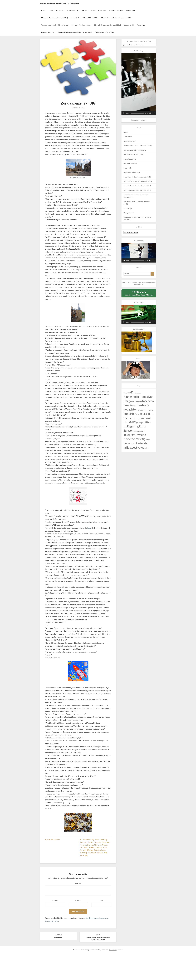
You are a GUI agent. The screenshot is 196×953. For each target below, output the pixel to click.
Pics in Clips (141, 25)
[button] (139, 84)
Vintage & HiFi (129, 25)
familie (90, 842)
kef (138, 414)
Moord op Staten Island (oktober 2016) (84, 18)
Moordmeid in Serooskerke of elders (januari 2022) (74, 32)
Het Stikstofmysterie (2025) (104, 32)
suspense (140, 431)
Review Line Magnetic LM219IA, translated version (98, 937)
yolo (86, 855)
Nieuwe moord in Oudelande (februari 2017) (116, 18)
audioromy (138, 393)
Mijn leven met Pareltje (132, 172)
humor (151, 410)
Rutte (105, 847)
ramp (125, 427)
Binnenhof (87, 839)
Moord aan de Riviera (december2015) (54, 18)
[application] (138, 84)
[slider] (137, 113)
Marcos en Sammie (88, 11)
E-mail (78, 901)
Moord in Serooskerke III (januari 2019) (107, 25)
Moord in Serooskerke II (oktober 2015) (122, 11)
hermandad (142, 410)
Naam (55, 901)
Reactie (78, 883)
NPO (81, 847)
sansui (135, 431)
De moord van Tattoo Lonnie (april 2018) (138, 145)
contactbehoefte (73, 11)
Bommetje (58, 936)
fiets (134, 405)
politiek (91, 847)
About (50, 11)
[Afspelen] (124, 113)
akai (135, 393)
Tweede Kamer (99, 850)
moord (139, 418)
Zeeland (146, 448)
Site (101, 901)
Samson (82, 850)
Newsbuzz (113, 950)
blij (93, 839)
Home (43, 11)
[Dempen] (150, 113)
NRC (86, 847)
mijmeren (97, 845)
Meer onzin (102, 11)
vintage (148, 439)
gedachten (106, 842)
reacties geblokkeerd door (139, 293)
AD (81, 839)
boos (97, 839)
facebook (83, 842)
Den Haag (103, 839)
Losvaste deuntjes (47, 32)
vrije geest (130, 447)
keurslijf (90, 845)
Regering (98, 847)
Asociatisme (60, 11)
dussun (140, 401)
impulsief (83, 845)
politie (138, 423)
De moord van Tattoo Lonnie (81, 25)
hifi (147, 410)
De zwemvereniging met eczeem (135, 150)
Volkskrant (92, 853)
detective (134, 401)
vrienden (100, 853)
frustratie (97, 842)
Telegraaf (89, 850)
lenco (151, 414)
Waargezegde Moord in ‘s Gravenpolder (54, 25)
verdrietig (83, 853)
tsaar (89, 528)
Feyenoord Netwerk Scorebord (132, 45)
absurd (126, 393)
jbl (136, 414)
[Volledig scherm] (154, 113)
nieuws (105, 845)
